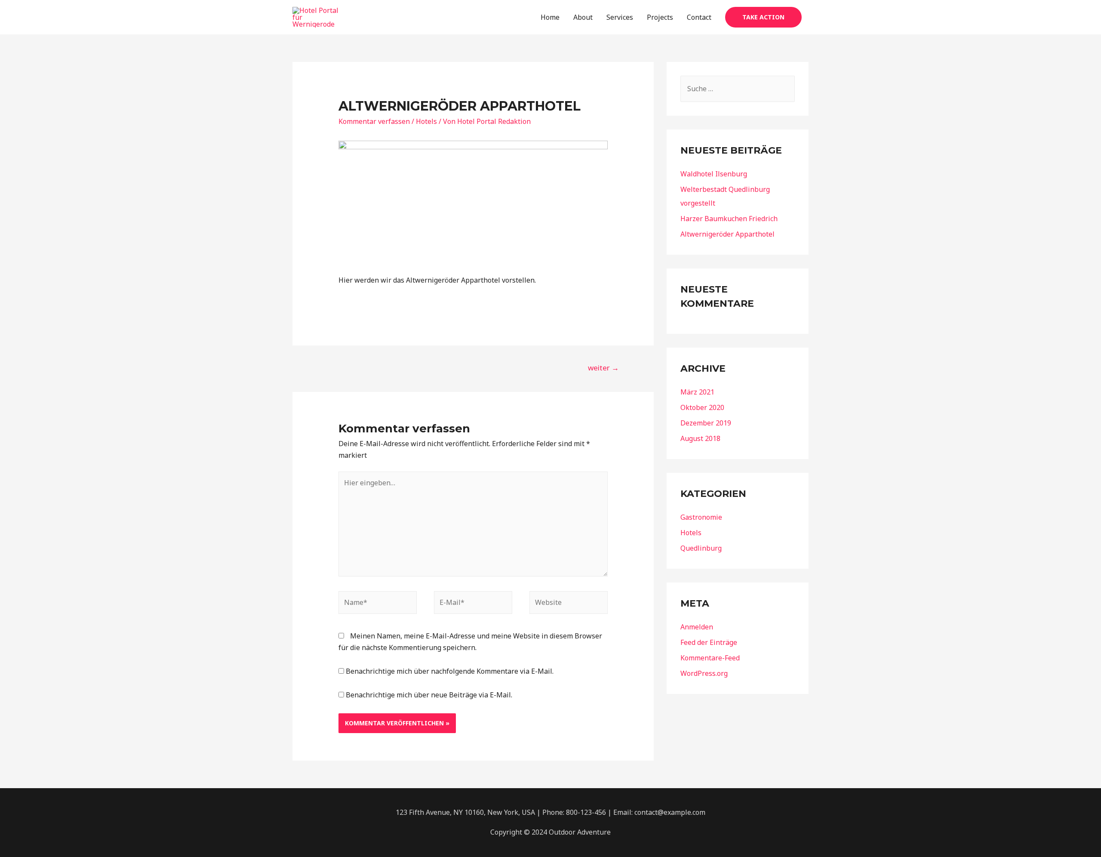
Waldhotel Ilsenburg (713, 174)
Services (619, 17)
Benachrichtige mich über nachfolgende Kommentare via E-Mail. (450, 671)
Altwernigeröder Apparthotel (727, 234)
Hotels (426, 121)
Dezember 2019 (705, 423)
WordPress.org (704, 673)
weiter (603, 368)
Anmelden (696, 627)
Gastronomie (701, 517)
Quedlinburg (701, 548)
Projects (660, 17)
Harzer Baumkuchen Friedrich (729, 218)
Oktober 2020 (702, 407)
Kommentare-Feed (710, 658)
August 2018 (700, 438)
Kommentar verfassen (374, 121)
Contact (699, 17)
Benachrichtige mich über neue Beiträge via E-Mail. (429, 695)
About (583, 17)
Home (550, 17)
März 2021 (697, 392)
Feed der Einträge (708, 642)
